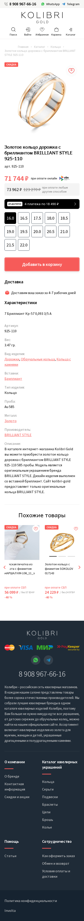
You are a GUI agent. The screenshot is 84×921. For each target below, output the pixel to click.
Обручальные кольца (38, 359)
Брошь (47, 819)
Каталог (39, 47)
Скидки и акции (16, 797)
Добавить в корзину (42, 264)
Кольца (56, 47)
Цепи (46, 812)
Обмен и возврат (55, 863)
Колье (47, 827)
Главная (23, 47)
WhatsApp (53, 4)
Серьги (48, 789)
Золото (10, 420)
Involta (10, 910)
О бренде (11, 776)
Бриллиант (13, 378)
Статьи (10, 856)
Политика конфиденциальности (30, 900)
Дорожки (11, 359)
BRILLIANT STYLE (18, 435)
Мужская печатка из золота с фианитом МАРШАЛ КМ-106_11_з (19, 568)
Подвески (50, 797)
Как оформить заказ (58, 856)
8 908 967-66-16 (22, 4)
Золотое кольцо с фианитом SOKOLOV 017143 (59, 568)
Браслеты (50, 804)
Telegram (73, 4)
